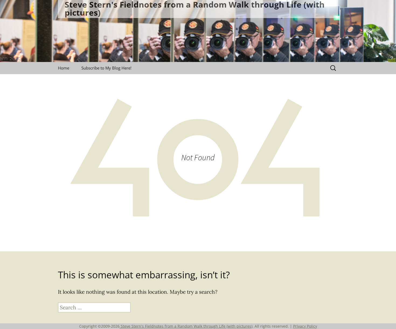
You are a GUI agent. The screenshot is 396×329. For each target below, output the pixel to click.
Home (63, 68)
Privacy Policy (305, 326)
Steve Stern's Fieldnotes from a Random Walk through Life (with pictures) (186, 326)
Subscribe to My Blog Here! (106, 68)
